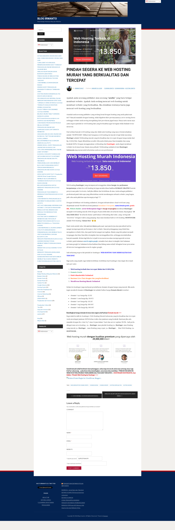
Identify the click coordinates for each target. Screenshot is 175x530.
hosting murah (127, 385)
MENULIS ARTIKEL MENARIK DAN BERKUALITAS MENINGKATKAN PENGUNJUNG (47, 212)
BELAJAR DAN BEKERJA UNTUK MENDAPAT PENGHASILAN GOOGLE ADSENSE (48, 187)
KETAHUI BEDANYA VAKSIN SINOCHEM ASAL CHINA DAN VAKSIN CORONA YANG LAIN (50, 58)
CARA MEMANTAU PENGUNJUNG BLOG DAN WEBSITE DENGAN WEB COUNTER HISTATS (49, 201)
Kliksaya (39, 296)
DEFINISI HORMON (67, 497)
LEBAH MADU (41, 298)
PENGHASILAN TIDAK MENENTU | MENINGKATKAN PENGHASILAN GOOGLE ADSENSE (50, 194)
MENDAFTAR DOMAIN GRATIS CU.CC (48, 221)
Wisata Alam (40, 320)
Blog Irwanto (47, 18)
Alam (38, 271)
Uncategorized (41, 311)
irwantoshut (79, 88)
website (39, 314)
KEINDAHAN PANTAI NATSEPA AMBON (49, 256)
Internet (39, 291)
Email (69, 441)
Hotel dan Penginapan (43, 289)
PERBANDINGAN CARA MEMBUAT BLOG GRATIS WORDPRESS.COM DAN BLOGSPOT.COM (49, 234)
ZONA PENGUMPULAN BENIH (70, 500)
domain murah (94, 385)
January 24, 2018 (97, 88)
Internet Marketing (42, 294)
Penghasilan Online (42, 305)
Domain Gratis (109, 88)
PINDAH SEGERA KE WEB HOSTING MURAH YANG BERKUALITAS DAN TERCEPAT (48, 78)
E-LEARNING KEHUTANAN (46, 502)
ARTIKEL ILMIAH (46, 500)
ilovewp (105, 516)
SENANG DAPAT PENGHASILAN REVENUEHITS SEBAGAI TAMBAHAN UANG (48, 89)
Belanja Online (41, 276)
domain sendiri (104, 385)
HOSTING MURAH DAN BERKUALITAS (48, 94)
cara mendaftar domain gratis (79, 385)
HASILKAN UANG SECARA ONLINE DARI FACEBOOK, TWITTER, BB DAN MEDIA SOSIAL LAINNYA (49, 136)
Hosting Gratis (130, 88)
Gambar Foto (41, 283)
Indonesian (44, 45)
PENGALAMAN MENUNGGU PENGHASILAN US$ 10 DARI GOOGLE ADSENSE (48, 170)
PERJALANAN (46, 505)
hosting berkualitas (116, 385)
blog (38, 318)
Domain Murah (119, 88)
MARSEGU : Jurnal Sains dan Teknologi (73, 490)
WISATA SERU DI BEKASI (44, 96)
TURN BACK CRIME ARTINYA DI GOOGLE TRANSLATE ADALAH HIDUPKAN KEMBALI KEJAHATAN (49, 105)
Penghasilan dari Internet (44, 300)
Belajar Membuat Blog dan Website (47, 274)
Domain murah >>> (114, 313)
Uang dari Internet (42, 309)
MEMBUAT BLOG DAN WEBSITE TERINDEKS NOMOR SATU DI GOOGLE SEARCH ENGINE (49, 181)
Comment (70, 409)
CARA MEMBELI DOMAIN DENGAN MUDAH (85, 396)
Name (69, 432)
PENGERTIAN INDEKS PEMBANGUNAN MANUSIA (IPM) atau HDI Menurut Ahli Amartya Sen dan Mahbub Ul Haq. (73, 505)
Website (70, 449)
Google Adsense (42, 285)
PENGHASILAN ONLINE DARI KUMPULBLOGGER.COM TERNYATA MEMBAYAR (48, 129)
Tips (38, 307)
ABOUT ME (45, 497)
